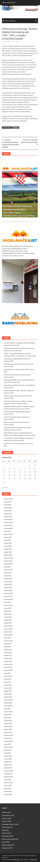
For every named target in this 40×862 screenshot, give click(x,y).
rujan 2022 (7, 638)
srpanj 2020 (7, 715)
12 (14, 472)
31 (4, 482)
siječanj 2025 (8, 555)
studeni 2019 (8, 738)
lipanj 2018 (7, 788)
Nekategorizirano (8, 824)
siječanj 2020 (8, 732)
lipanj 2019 (7, 753)
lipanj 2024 (7, 576)
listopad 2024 (8, 564)
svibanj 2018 (8, 791)
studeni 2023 (8, 596)
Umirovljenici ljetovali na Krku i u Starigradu (18, 385)
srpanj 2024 (7, 573)
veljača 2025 (8, 552)
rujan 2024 (7, 567)
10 (4, 472)
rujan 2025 (7, 531)
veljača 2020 (8, 729)
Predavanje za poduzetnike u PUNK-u (16, 359)
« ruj (3, 487)
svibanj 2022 (8, 650)
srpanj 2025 (7, 537)
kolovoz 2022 (8, 641)
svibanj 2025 (8, 543)
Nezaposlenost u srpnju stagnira (14, 369)
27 (19, 479)
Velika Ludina (6, 845)
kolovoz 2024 (8, 570)
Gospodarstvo (6, 815)
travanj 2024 (8, 582)
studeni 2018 (8, 774)
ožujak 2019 (8, 762)
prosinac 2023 (8, 593)
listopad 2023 (8, 599)
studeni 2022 (8, 632)
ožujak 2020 (8, 726)
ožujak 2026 (8, 514)
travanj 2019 (8, 759)
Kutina (4, 821)
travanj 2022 (8, 652)
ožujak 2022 (8, 655)
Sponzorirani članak (8, 839)
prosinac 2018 (8, 771)
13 (19, 472)
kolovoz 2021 (8, 676)
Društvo (4, 812)
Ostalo (4, 830)
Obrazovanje (6, 827)
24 (4, 479)
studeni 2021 (8, 667)
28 (25, 479)
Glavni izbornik (10, 21)
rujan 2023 (7, 602)
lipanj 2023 (7, 611)
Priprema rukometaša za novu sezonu (16, 375)
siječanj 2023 (8, 626)
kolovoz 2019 (8, 747)
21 (25, 475)
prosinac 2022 (8, 629)
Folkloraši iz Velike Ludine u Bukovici (16, 417)
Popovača (5, 836)
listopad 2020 (8, 706)
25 (9, 479)
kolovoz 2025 (8, 534)
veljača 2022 (8, 658)
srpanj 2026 (7, 502)
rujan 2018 (7, 780)
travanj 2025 (8, 546)
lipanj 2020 (7, 718)
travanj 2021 (8, 688)
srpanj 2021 (7, 679)
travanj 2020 (8, 723)
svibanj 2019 (8, 756)
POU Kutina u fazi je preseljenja (14, 443)
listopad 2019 (8, 741)
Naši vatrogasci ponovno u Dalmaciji (16, 422)
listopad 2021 (8, 670)
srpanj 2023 (7, 608)
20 (19, 475)
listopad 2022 (8, 635)
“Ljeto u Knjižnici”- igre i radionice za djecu (18, 391)
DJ (18, 41)
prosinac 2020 (8, 700)
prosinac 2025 (8, 522)
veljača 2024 (8, 587)
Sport (4, 842)
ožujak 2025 (8, 549)
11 (9, 472)
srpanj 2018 (7, 786)
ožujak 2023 (8, 620)
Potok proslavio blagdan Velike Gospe (16, 412)
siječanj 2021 (8, 697)
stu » (7, 487)
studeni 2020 (8, 703)
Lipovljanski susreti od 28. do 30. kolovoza (17, 364)
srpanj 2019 (7, 750)
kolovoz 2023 (8, 605)
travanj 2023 (8, 617)
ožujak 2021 (8, 691)
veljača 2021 (8, 694)
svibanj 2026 (8, 508)
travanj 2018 (8, 794)
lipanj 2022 (7, 647)
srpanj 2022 (7, 644)
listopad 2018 (8, 777)
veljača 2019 (8, 765)
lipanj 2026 (7, 505)
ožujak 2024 (8, 584)
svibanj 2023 (8, 614)
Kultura (4, 818)
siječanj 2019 (8, 768)
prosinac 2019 (8, 735)
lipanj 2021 (7, 682)
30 (35, 479)
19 (14, 475)
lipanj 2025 (7, 540)
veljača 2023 (8, 623)
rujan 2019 (7, 744)
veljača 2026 (8, 516)
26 (14, 479)
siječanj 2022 (8, 661)
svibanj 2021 (8, 685)
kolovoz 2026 (8, 499)
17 (4, 475)
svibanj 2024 (8, 579)
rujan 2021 (7, 673)
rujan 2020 (7, 709)
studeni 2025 (8, 525)
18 (9, 475)
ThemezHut (33, 859)
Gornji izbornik (10, 2)
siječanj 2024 (8, 590)
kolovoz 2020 (8, 712)
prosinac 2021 (8, 664)
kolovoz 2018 (8, 783)
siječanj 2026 (8, 519)
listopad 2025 (8, 528)
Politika (4, 833)
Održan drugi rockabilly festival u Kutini (17, 396)
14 (25, 472)
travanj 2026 (8, 511)
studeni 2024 (8, 561)
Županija (15, 127)
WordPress (16, 859)
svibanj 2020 (8, 720)
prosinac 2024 (8, 558)
